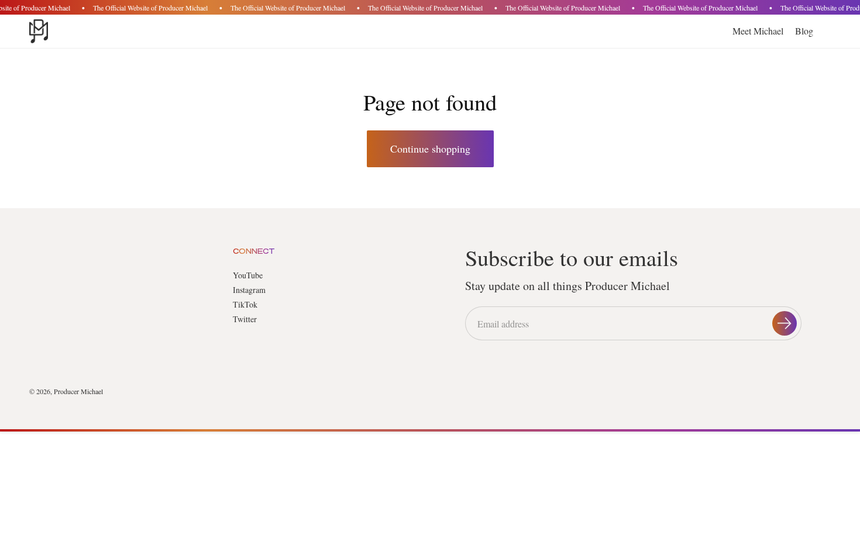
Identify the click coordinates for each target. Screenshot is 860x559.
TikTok (245, 304)
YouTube (248, 275)
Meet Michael (757, 31)
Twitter (245, 319)
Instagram (249, 289)
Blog (804, 31)
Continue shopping (430, 149)
